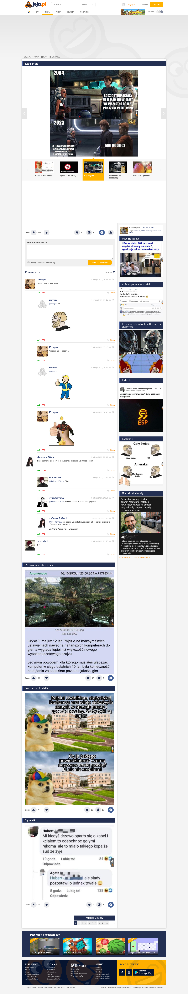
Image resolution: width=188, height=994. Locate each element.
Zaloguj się (131, 5)
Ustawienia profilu (76, 976)
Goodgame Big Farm (54, 979)
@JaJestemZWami (56, 481)
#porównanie (155, 231)
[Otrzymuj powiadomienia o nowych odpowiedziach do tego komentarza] (113, 412)
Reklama (98, 969)
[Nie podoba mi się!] (50, 232)
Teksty (27, 969)
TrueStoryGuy (56, 497)
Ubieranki (84, 12)
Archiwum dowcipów (32, 974)
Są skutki (31, 820)
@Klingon (53, 304)
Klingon (41, 279)
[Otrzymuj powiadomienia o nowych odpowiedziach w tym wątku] (113, 279)
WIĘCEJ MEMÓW (94, 918)
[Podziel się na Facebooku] (101, 232)
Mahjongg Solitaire (31, 979)
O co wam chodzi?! (36, 688)
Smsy (27, 972)
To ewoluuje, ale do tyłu (39, 565)
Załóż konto (143, 5)
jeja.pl (27, 57)
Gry (37, 12)
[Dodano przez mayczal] (61, 335)
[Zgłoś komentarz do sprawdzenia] (110, 279)
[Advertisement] (94, 202)
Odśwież (108, 272)
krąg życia (54, 57)
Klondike (50, 974)
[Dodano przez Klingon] (61, 445)
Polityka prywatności (102, 974)
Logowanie (74, 971)
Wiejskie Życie (52, 972)
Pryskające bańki (31, 976)
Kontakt (98, 967)
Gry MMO (52, 964)
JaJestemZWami (46, 457)
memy (36, 57)
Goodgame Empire (53, 976)
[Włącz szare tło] (159, 11)
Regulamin (99, 972)
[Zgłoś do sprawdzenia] (110, 232)
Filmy (58, 12)
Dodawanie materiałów (78, 974)
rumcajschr (55, 477)
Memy (47, 12)
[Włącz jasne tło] (157, 11)
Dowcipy (70, 12)
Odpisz (112, 293)
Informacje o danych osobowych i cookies (102, 977)
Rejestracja (74, 969)
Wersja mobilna (30, 967)
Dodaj (156, 4)
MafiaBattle (51, 969)
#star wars (145, 231)
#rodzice (137, 231)
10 (106, 923)
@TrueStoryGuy (55, 522)
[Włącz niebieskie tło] (161, 11)
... (110, 923)
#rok (131, 233)
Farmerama (51, 967)
